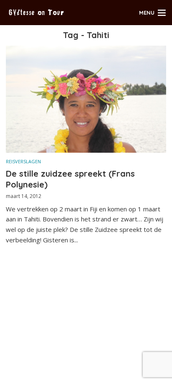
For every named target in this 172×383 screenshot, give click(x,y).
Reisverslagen (23, 161)
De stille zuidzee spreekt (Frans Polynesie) (70, 179)
